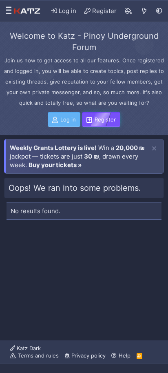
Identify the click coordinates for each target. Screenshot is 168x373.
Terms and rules (38, 355)
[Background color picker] (128, 11)
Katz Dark (28, 348)
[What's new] (144, 11)
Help (124, 355)
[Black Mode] (159, 10)
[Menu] (6, 11)
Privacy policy (88, 355)
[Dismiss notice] (154, 148)
